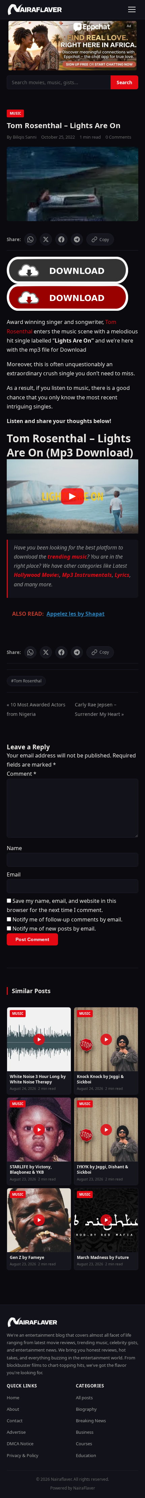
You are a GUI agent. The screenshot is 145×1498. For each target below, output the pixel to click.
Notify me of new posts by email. (54, 928)
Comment (21, 773)
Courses (84, 1444)
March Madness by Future (103, 1257)
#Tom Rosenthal (26, 681)
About (13, 1409)
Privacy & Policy (22, 1455)
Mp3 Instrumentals (87, 575)
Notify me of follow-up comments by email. (67, 919)
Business (84, 1432)
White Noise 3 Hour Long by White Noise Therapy (38, 1079)
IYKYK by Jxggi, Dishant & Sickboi (102, 1169)
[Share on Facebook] (61, 239)
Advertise (16, 1432)
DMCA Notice (20, 1444)
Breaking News (91, 1421)
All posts (84, 1398)
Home (13, 1398)
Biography (86, 1409)
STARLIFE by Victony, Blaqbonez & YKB (31, 1169)
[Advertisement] (72, 45)
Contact (15, 1421)
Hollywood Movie (35, 575)
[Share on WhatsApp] (30, 239)
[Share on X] (46, 239)
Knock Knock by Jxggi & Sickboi (100, 1079)
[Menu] (131, 9)
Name (14, 848)
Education (86, 1455)
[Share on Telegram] (77, 239)
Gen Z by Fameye (27, 1257)
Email (14, 874)
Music (15, 113)
